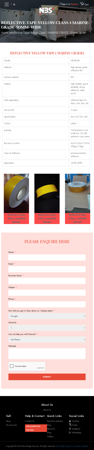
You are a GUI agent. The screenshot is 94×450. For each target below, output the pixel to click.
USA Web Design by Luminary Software (72, 446)
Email (10, 264)
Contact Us (29, 421)
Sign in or (70, 4)
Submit (47, 376)
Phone (11, 299)
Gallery (50, 436)
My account (11, 425)
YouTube (75, 421)
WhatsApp (76, 432)
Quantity (12, 323)
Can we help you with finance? (22, 334)
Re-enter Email (14, 276)
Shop (8, 421)
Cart (85, 4)
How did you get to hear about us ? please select (30, 311)
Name (11, 252)
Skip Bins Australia (55, 421)
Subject (11, 287)
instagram (76, 428)
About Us (47, 409)
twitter (74, 425)
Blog (49, 425)
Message (12, 346)
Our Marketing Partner (33, 428)
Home (5, 32)
